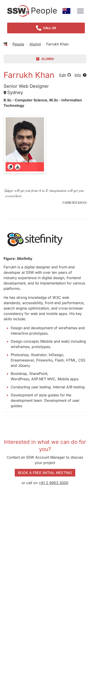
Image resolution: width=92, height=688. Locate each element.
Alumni (35, 44)
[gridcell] (25, 144)
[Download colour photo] (17, 167)
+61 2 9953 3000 (53, 483)
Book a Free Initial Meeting (45, 472)
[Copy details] (10, 167)
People (18, 44)
